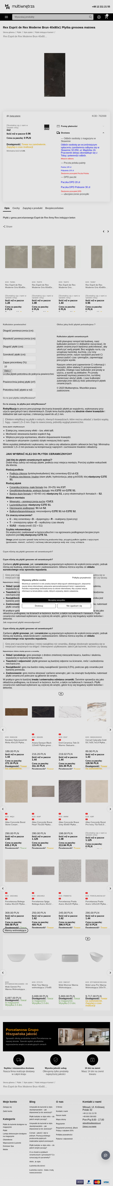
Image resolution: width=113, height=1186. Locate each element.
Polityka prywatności (81, 578)
